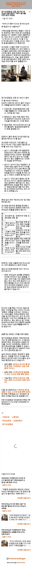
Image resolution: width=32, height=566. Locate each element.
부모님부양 (6, 421)
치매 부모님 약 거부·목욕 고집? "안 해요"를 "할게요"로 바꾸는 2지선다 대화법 (13, 506)
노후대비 (15, 417)
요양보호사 (18, 421)
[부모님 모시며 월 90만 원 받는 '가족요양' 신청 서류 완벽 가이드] (17, 366)
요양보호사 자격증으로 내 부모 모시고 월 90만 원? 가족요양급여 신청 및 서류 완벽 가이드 (13, 480)
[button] (29, 12)
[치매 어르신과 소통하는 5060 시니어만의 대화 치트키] (17, 380)
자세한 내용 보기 (24, 498)
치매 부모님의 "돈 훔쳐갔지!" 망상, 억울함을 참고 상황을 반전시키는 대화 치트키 (13, 532)
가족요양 (5, 417)
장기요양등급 (7, 424)
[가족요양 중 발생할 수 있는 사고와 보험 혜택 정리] (16, 373)
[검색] (29, 3)
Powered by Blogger (17, 559)
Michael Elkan (21, 562)
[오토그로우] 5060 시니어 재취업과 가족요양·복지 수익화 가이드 (16, 4)
